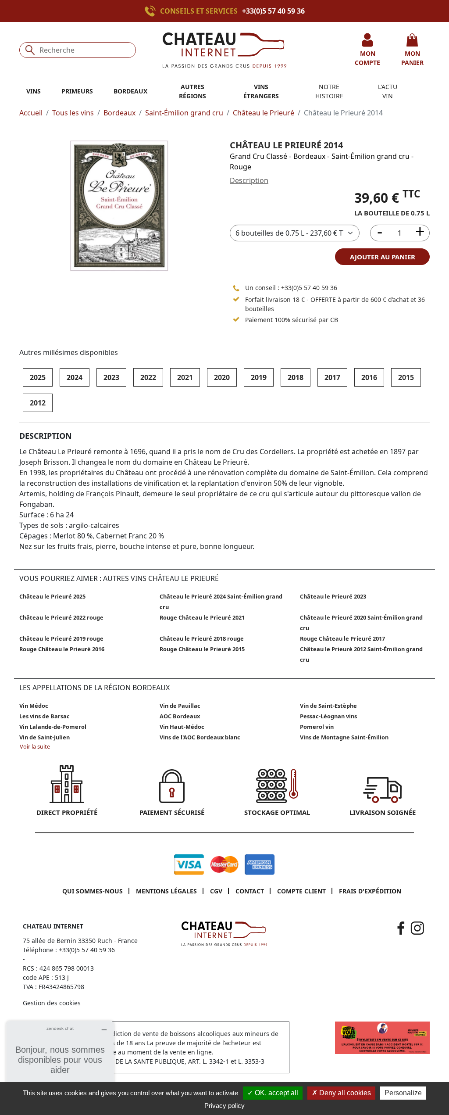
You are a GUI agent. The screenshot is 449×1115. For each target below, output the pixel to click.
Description (249, 180)
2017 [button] (332, 377)
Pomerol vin (317, 727)
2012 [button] (38, 403)
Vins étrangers (261, 91)
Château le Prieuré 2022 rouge (61, 617)
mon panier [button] (412, 58)
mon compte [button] (367, 58)
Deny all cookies (344, 1093)
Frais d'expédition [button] (370, 891)
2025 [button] (38, 377)
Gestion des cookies (52, 1003)
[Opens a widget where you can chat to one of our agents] (60, 1065)
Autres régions (192, 91)
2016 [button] (369, 377)
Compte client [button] (301, 891)
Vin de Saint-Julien (44, 737)
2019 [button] (259, 377)
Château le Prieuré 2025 (52, 596)
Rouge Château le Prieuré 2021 (202, 617)
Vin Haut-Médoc (182, 727)
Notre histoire (329, 91)
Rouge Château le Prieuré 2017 (342, 638)
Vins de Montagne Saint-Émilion (344, 737)
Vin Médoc (33, 706)
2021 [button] (185, 377)
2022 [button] (148, 377)
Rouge (240, 167)
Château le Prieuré (263, 113)
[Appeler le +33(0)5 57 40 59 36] (152, 11)
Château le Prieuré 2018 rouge (202, 638)
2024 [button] (74, 377)
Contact (249, 891)
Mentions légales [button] (166, 891)
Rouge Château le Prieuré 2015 (202, 649)
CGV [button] (216, 891)
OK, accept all (275, 1093)
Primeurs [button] (77, 91)
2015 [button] (406, 377)
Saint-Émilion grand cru (184, 113)
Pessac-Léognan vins (328, 716)
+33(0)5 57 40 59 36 (273, 11)
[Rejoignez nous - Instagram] (417, 928)
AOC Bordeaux (180, 716)
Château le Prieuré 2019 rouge (61, 638)
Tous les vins (73, 113)
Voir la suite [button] (35, 746)
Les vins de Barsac (44, 716)
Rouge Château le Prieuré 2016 (61, 649)
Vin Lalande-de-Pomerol (52, 727)
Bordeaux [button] (130, 91)
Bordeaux (119, 113)
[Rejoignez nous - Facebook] (401, 928)
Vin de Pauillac (180, 706)
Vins (33, 91)
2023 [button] (111, 377)
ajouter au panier (382, 256)
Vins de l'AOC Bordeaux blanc (200, 737)
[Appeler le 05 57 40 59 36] (236, 288)
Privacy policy (224, 1105)
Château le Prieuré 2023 (333, 596)
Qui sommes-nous (92, 891)
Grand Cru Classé (258, 156)
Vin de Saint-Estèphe (328, 706)
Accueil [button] (31, 113)
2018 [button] (295, 377)
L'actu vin (387, 91)
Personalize (403, 1093)
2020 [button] (222, 377)
